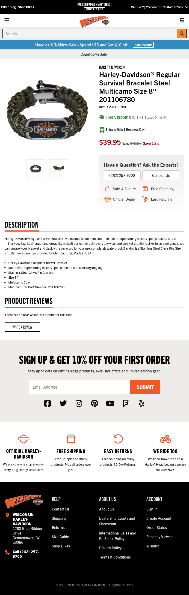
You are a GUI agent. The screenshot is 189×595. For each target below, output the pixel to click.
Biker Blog (8, 7)
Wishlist (152, 546)
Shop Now (143, 45)
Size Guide (60, 536)
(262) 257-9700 (122, 175)
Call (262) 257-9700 (145, 7)
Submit (145, 387)
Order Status (156, 527)
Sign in (151, 509)
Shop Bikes (26, 7)
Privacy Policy (110, 547)
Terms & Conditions (115, 557)
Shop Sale (94, 9)
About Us (106, 509)
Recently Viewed (159, 536)
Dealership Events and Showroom (117, 521)
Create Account (158, 518)
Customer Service (175, 7)
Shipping (59, 518)
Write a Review (22, 326)
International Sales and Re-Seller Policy (117, 536)
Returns (58, 527)
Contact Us (161, 175)
